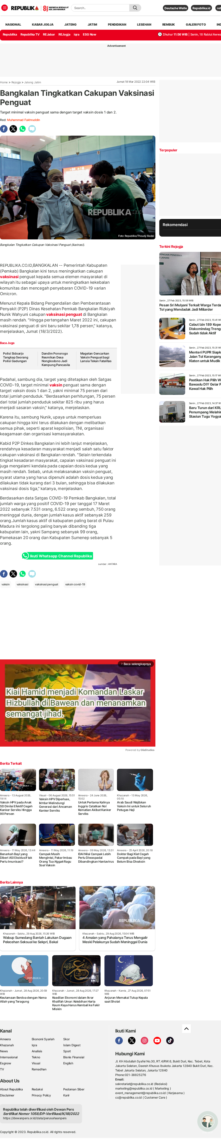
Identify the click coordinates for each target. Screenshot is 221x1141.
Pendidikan (117, 24)
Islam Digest (71, 1045)
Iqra (34, 1045)
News (4, 1051)
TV (2, 1069)
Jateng (70, 24)
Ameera (5, 1039)
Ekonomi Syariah (43, 1039)
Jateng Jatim (32, 82)
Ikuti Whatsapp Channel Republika (61, 556)
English (68, 1063)
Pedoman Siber (73, 1089)
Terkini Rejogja (171, 246)
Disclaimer (7, 1095)
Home (4, 82)
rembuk (168, 24)
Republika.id (201, 8)
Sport (67, 1051)
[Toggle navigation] (4, 7)
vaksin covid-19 (75, 584)
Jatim (92, 24)
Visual (36, 1063)
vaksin (56, 385)
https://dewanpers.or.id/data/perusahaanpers (35, 1118)
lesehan (144, 24)
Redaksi (37, 1089)
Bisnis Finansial (73, 1057)
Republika (10, 34)
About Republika (11, 1089)
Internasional (8, 1057)
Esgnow (5, 1063)
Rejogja (16, 82)
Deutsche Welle (175, 8)
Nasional (13, 24)
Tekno (36, 1057)
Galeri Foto (196, 24)
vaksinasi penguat (64, 314)
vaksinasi (9, 276)
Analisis (37, 1051)
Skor (66, 1039)
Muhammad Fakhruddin (23, 120)
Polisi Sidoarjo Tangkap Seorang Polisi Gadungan (15, 357)
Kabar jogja (43, 24)
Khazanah (7, 1045)
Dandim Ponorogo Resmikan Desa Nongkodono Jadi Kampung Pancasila (56, 359)
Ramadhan (39, 1069)
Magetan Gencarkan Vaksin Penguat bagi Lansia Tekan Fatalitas (96, 357)
